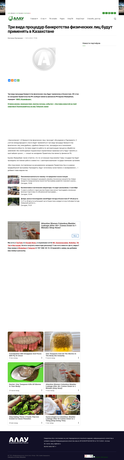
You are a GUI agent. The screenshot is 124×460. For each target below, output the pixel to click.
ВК (54, 243)
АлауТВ (70, 19)
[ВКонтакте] (104, 13)
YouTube (19, 243)
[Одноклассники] (107, 13)
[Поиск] (115, 18)
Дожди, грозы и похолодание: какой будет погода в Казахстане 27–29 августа (49, 199)
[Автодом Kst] (2, 230)
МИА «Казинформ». (24, 99)
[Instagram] (109, 13)
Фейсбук (72, 243)
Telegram (31, 248)
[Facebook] (112, 13)
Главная (33, 19)
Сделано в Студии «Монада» (17, 457)
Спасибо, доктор (93, 19)
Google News (31, 243)
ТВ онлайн (53, 19)
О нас (43, 19)
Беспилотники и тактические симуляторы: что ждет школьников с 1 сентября (49, 188)
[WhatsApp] (18, 80)
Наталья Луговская (15, 38)
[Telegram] (15, 80)
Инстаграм (16, 245)
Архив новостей (49, 446)
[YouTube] (115, 13)
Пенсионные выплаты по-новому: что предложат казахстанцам (44, 176)
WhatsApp (22, 248)
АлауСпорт (80, 19)
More (75, 236)
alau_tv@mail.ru (56, 443)
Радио (62, 19)
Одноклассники (62, 243)
